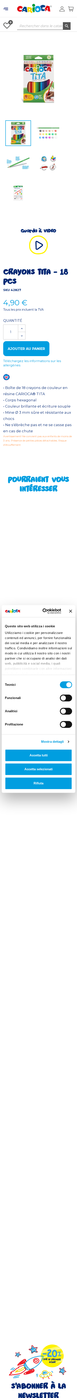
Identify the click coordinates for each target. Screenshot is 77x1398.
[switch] (66, 698)
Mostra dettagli (52, 741)
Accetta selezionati (38, 769)
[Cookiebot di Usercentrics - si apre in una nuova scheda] (45, 611)
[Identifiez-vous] (62, 9)
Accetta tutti (39, 755)
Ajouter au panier (26, 349)
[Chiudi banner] (70, 611)
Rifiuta (38, 783)
